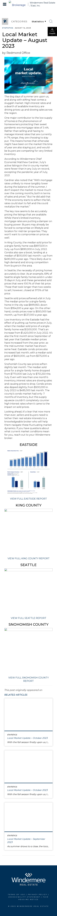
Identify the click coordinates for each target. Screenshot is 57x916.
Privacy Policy (37, 894)
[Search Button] (51, 21)
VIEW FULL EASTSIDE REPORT (28, 498)
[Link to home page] (17, 4)
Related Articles (15, 695)
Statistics (7, 28)
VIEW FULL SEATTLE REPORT (28, 618)
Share (52, 34)
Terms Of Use (16, 894)
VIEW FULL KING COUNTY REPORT (29, 558)
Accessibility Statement (24, 897)
